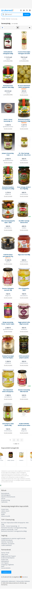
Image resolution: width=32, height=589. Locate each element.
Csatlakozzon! (6, 572)
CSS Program (5, 563)
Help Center (4, 554)
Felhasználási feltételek (23, 581)
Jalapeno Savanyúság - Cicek (9, 529)
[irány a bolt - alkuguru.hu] (24, 112)
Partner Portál (5, 552)
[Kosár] (27, 10)
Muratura (25, 577)
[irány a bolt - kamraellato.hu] (24, 146)
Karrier (3, 498)
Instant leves (5, 509)
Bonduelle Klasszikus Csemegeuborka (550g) (14, 528)
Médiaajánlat (5, 561)
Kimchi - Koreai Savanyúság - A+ (10, 526)
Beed (2, 566)
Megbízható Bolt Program (8, 556)
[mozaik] (17, 27)
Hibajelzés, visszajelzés (7, 543)
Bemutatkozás (5, 493)
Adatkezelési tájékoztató (8, 581)
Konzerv (21, 460)
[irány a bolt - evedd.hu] (24, 214)
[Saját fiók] (30, 10)
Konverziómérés (5, 568)
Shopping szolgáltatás (7, 564)
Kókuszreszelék (5, 516)
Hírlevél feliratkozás (7, 540)
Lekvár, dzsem (10, 460)
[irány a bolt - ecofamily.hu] (24, 315)
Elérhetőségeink (5, 495)
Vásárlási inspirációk (7, 542)
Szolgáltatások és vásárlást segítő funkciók (13, 538)
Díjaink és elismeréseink (8, 497)
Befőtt (3, 514)
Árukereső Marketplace (8, 558)
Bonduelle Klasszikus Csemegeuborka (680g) (14, 531)
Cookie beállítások (6, 545)
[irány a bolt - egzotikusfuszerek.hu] (8, 112)
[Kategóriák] (21, 10)
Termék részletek (24, 95)
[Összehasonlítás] (24, 10)
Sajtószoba (4, 502)
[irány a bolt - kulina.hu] (8, 248)
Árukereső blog (5, 500)
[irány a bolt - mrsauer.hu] (24, 79)
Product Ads (4, 559)
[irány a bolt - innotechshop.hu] (24, 180)
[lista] (14, 27)
